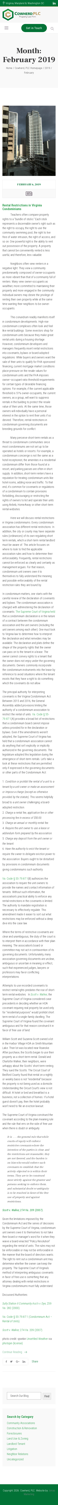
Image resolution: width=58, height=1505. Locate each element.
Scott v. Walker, (10, 1330)
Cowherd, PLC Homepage (28, 68)
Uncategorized (15, 1459)
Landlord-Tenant (16, 1443)
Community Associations (21, 1423)
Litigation (12, 1449)
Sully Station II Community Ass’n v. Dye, (24, 1303)
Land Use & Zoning (17, 1438)
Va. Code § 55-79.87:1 (15, 878)
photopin (7, 1343)
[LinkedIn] (54, 3)
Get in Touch (34, 28)
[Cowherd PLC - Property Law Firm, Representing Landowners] (21, 14)
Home (9, 68)
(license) (18, 1343)
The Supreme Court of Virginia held (35, 611)
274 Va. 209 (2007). (31, 1330)
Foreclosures (14, 1433)
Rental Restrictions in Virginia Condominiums (22, 207)
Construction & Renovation (22, 1428)
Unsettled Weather (37, 1338)
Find (46, 1396)
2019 (47, 68)
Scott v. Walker (39, 994)
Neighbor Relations (17, 1454)
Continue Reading (12, 1352)
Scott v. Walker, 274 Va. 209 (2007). (23, 1210)
